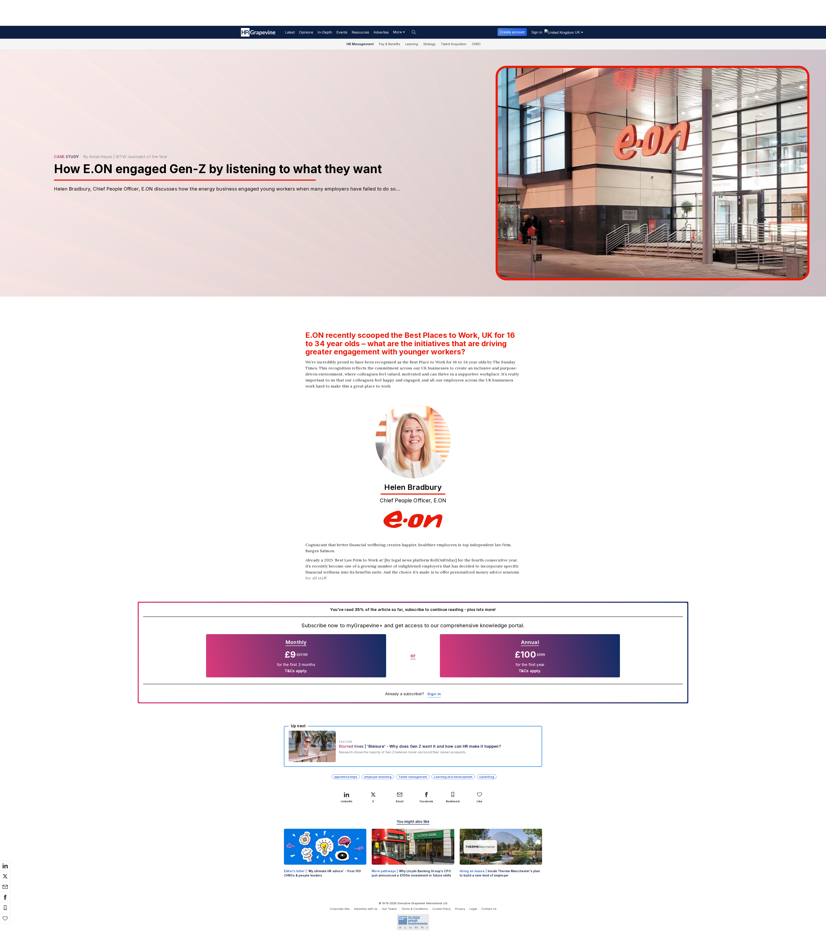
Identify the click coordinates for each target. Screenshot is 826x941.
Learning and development (453, 776)
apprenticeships (345, 776)
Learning (411, 44)
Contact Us (488, 908)
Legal (473, 908)
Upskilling (486, 776)
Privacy (460, 908)
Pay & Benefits (389, 44)
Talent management (412, 776)
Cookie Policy (441, 908)
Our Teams (389, 908)
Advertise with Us (366, 908)
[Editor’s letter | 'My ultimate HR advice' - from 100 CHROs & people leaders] (325, 856)
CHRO (476, 44)
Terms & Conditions (414, 908)
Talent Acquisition (454, 44)
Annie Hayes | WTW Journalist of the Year (128, 156)
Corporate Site (340, 908)
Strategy (429, 44)
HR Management (360, 44)
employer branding (377, 776)
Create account (512, 32)
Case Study (66, 156)
